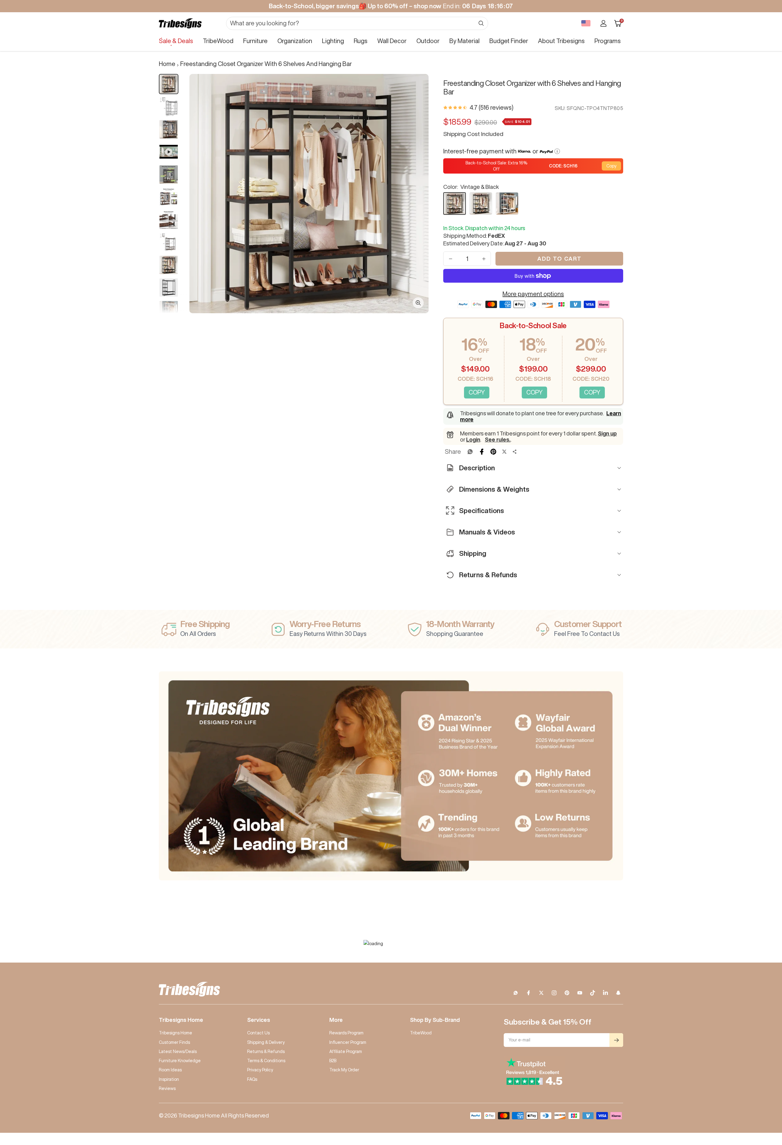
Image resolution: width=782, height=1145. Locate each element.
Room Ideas (170, 1070)
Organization (294, 41)
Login (473, 439)
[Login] (603, 23)
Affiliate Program (345, 1051)
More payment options (533, 294)
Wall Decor (392, 41)
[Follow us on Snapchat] (618, 992)
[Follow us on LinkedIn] (605, 992)
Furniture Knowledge (180, 1061)
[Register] (616, 1040)
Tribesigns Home (175, 1033)
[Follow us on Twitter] (541, 992)
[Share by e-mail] (514, 451)
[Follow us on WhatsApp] (516, 992)
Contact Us (258, 1033)
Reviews (167, 1088)
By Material (464, 41)
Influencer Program (347, 1042)
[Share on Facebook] (482, 452)
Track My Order (344, 1070)
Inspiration (169, 1079)
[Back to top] (756, 1103)
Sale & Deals (176, 41)
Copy (611, 166)
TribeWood (218, 41)
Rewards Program (346, 1033)
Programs (607, 41)
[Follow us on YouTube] (580, 992)
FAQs (252, 1079)
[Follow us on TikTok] (592, 992)
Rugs (360, 41)
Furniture (255, 41)
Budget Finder (508, 41)
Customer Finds (174, 1042)
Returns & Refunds (266, 1051)
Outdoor (428, 41)
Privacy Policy (260, 1070)
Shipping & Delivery (266, 1042)
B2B (332, 1061)
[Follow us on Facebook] (528, 992)
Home (167, 64)
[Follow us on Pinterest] (567, 992)
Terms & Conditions (266, 1061)
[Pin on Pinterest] (493, 452)
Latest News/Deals (178, 1051)
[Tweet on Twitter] (504, 451)
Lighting (333, 41)
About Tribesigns (561, 41)
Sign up (607, 433)
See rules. (497, 439)
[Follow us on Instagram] (554, 992)
